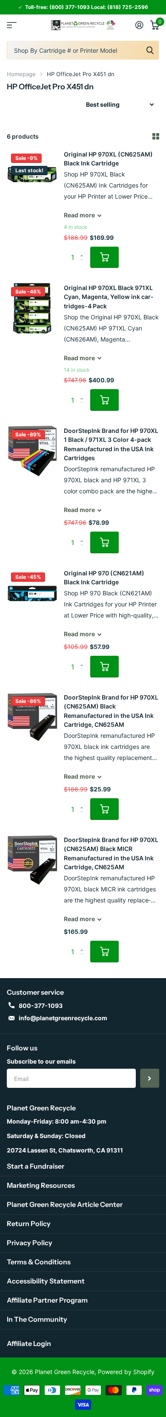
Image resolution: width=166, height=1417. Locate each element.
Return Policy (29, 1223)
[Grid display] (155, 136)
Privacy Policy (29, 1242)
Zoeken (149, 50)
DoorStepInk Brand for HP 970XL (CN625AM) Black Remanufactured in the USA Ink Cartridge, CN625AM (111, 711)
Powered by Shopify (126, 1371)
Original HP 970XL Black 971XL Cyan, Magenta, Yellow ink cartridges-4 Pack (108, 297)
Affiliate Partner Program (47, 1300)
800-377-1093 (41, 1005)
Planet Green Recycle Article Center (65, 1204)
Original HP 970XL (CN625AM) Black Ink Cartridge (108, 159)
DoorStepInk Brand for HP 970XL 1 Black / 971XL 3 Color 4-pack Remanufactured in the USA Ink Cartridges (111, 444)
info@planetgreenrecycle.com (63, 1017)
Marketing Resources (41, 1185)
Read (79, 215)
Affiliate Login (29, 1343)
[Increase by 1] (83, 249)
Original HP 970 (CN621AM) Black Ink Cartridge (104, 577)
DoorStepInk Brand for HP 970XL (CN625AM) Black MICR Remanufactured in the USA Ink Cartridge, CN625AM (111, 853)
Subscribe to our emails (41, 1061)
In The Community (37, 1319)
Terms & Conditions (39, 1262)
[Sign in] (139, 25)
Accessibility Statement (46, 1281)
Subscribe (149, 1078)
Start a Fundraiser (35, 1166)
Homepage (21, 74)
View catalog (12, 25)
